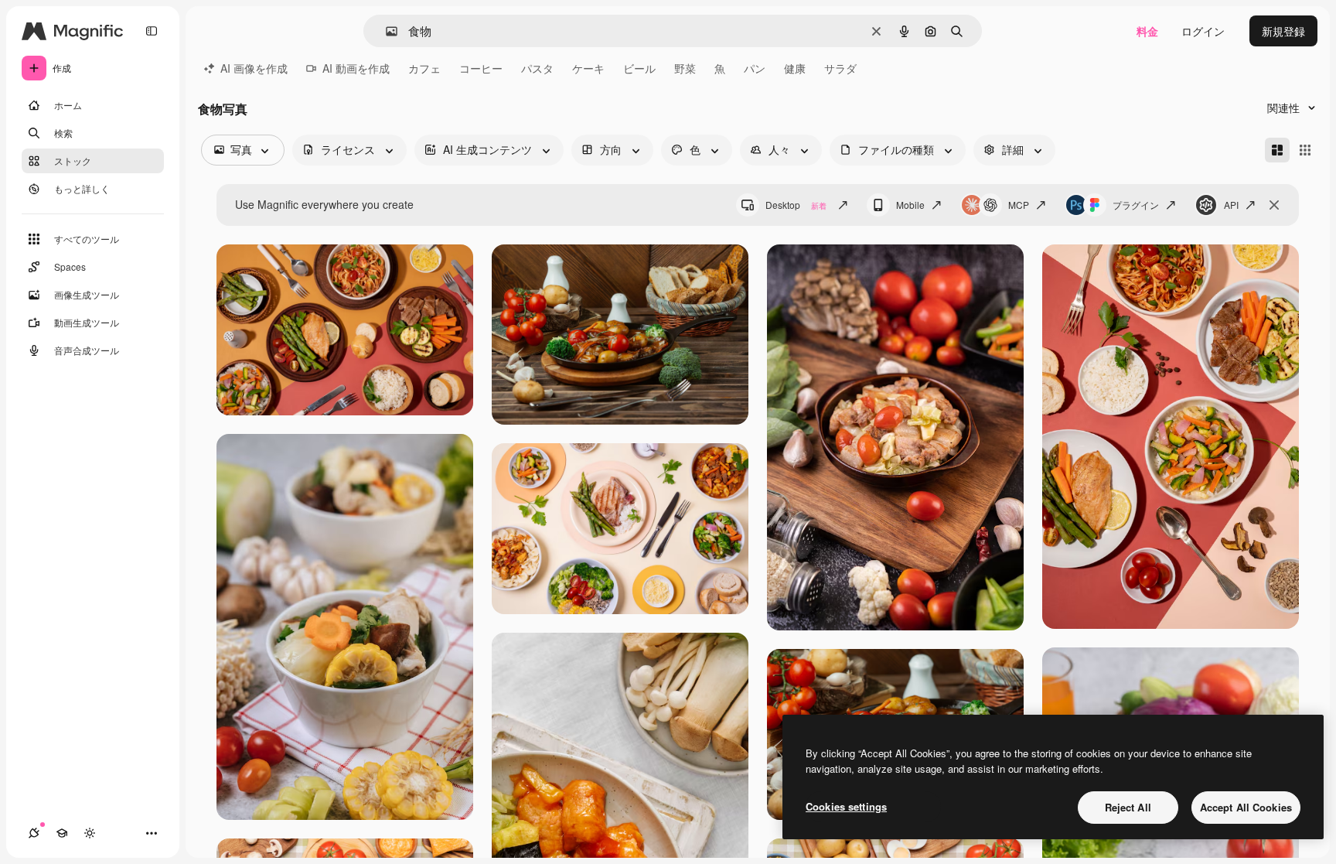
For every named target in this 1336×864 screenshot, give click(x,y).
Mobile (910, 204)
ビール (639, 68)
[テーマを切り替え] (89, 833)
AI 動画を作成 (356, 68)
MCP (1018, 204)
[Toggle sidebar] (151, 31)
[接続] (34, 833)
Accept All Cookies (1246, 807)
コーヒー (481, 68)
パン (754, 68)
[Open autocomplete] (385, 31)
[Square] (1305, 150)
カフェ (424, 68)
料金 (1147, 31)
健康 (795, 68)
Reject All (1128, 807)
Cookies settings (846, 806)
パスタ (537, 68)
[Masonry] (1277, 150)
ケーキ (588, 68)
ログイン (1203, 31)
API (1231, 204)
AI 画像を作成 (254, 68)
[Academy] (61, 833)
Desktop (795, 204)
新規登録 (1283, 31)
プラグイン (1136, 204)
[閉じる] (1274, 205)
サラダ (840, 68)
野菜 (685, 68)
